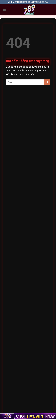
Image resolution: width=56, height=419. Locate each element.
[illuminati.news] (30, 9)
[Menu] (4, 9)
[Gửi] (47, 82)
